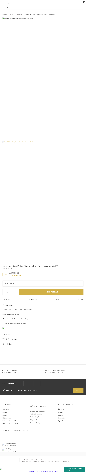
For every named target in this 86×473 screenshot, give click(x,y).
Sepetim (60, 412)
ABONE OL (78, 390)
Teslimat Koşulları (35, 417)
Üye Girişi (61, 409)
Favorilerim (61, 418)
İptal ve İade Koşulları (36, 423)
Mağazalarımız (7, 418)
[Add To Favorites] (32, 299)
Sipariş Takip (62, 421)
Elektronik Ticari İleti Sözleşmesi (12, 424)
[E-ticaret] (43, 471)
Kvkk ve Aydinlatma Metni (10, 421)
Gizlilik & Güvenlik (36, 414)
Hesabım (60, 415)
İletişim (5, 415)
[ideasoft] (32, 471)
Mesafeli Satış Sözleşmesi (37, 411)
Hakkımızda (6, 409)
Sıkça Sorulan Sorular (36, 420)
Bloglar (5, 412)
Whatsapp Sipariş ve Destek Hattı (75, 469)
